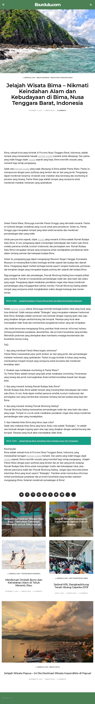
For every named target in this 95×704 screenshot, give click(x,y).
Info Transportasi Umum (78, 578)
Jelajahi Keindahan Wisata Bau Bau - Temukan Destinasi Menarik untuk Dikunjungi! (23, 521)
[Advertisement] (47, 132)
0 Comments (61, 110)
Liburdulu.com (29, 77)
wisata (31, 159)
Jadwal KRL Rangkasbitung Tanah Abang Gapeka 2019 (71, 586)
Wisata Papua (55, 667)
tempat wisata (45, 156)
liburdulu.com (47, 4)
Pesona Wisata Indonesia (31, 573)
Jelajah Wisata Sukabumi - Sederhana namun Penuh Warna (71, 521)
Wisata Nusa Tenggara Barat (62, 77)
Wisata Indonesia (43, 77)
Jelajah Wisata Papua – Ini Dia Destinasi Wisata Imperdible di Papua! (47, 673)
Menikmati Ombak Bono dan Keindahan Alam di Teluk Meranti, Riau (23, 582)
